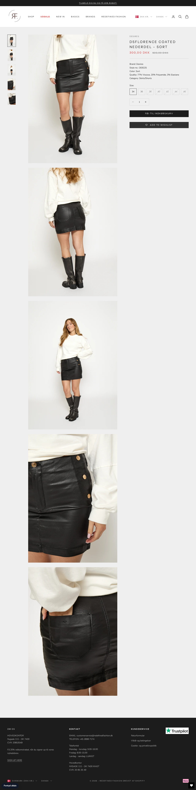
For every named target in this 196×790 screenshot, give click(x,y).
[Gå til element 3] (11, 70)
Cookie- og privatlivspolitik (143, 745)
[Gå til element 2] (11, 55)
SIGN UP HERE (14, 760)
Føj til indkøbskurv (159, 113)
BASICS (75, 16)
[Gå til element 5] (11, 99)
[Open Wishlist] (191, 785)
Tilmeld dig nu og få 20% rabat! (98, 3)
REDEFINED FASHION (114, 16)
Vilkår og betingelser (141, 740)
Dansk (160, 17)
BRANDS (90, 16)
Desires (134, 36)
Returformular (138, 735)
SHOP (31, 16)
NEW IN (60, 16)
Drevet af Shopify (134, 781)
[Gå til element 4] (11, 84)
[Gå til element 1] (11, 41)
